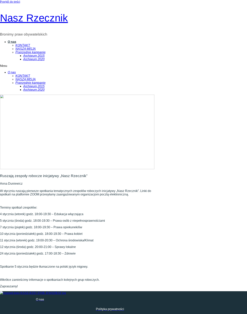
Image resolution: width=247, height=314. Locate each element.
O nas (12, 41)
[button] (73, 66)
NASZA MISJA (25, 48)
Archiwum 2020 (34, 59)
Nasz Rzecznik (34, 18)
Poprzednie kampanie (30, 52)
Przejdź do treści (10, 1)
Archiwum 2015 (34, 55)
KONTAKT (22, 45)
